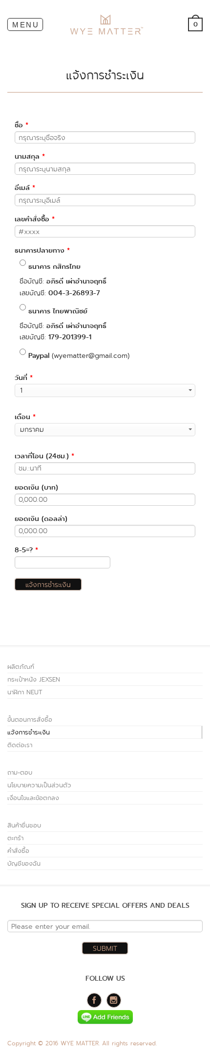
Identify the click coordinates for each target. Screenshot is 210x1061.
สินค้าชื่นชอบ (24, 825)
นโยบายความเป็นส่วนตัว (39, 785)
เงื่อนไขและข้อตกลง (33, 797)
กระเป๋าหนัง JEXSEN (33, 679)
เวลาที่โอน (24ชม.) (44, 456)
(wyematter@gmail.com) (78, 356)
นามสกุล (30, 156)
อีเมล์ (25, 188)
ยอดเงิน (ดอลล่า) (41, 519)
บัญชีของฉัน (24, 863)
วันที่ (24, 378)
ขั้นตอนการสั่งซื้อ (29, 719)
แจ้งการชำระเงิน (28, 732)
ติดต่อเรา (19, 745)
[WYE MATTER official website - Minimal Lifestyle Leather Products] (105, 24)
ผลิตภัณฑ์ (20, 666)
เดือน (25, 417)
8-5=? (26, 550)
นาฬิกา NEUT (24, 692)
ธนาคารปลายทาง (42, 250)
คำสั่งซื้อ (18, 850)
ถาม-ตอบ (19, 772)
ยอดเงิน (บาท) (36, 487)
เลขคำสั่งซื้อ (35, 219)
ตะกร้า (15, 838)
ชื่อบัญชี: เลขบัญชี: (63, 279)
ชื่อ (21, 125)
